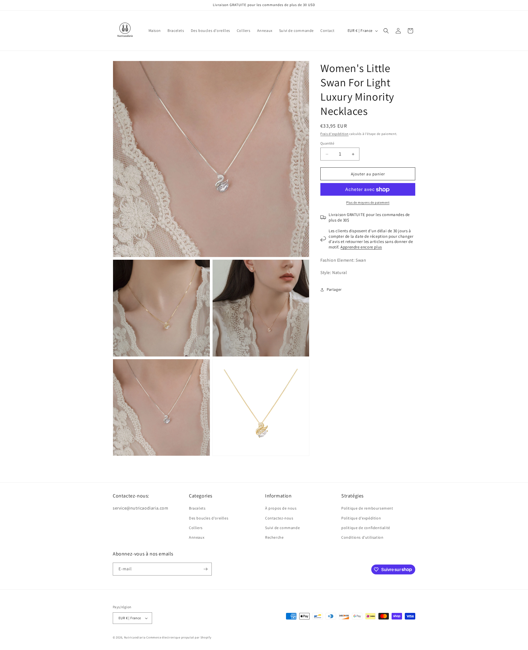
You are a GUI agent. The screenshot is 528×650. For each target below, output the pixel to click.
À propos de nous (281, 508)
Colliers (196, 527)
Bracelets (197, 508)
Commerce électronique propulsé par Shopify (178, 637)
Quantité (327, 143)
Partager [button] (334, 289)
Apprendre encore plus (361, 247)
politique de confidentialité (365, 527)
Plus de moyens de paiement (367, 203)
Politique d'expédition (361, 518)
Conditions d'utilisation (362, 537)
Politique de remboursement (367, 508)
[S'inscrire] (205, 569)
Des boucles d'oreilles (208, 518)
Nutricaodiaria (135, 637)
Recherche (274, 537)
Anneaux (196, 537)
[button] (386, 31)
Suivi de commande (282, 527)
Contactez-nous (279, 518)
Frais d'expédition (334, 134)
